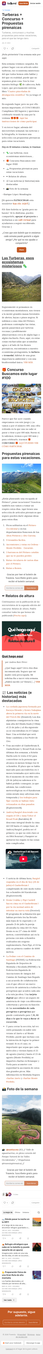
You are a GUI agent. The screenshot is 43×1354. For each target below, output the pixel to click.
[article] (21, 1229)
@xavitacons (12, 1149)
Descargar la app (33, 1343)
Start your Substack (13, 1343)
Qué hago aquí (12, 656)
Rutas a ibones (13, 568)
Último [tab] (17, 1212)
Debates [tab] (26, 1212)
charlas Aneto (13, 1078)
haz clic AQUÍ (20, 203)
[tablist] (16, 1212)
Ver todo (8, 1300)
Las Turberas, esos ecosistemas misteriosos (18, 262)
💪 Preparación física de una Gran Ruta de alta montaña (14, 1275)
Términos (31, 1334)
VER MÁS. (28, 362)
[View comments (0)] (12, 1238)
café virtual (24, 220)
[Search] (38, 1212)
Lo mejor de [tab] (7, 1212)
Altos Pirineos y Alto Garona (20, 535)
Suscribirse (23, 3)
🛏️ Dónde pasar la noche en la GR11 (16, 1220)
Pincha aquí (20, 615)
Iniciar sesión (35, 3)
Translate (7, 10)
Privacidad (21, 1334)
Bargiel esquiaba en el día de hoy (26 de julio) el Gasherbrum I (23, 882)
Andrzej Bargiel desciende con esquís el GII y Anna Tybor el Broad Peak (22, 816)
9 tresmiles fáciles (15, 540)
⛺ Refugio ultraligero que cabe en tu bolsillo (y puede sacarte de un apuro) (16, 1247)
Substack (9, 1349)
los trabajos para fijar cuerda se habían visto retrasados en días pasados (21, 801)
